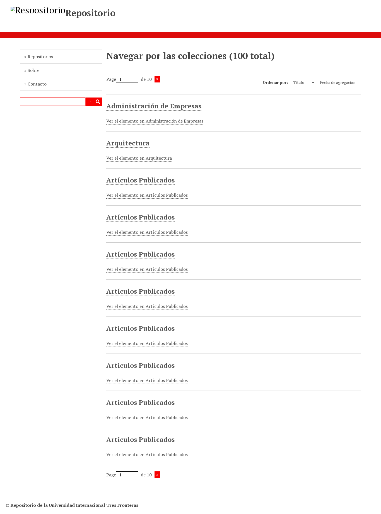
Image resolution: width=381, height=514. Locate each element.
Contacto (37, 84)
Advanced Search (89, 102)
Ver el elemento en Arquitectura (139, 158)
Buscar (98, 102)
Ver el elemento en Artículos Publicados (147, 195)
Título (299, 82)
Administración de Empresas (153, 105)
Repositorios (40, 56)
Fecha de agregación (337, 82)
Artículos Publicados (140, 180)
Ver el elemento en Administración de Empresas (154, 121)
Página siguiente (157, 79)
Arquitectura (127, 142)
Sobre (33, 70)
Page (111, 79)
